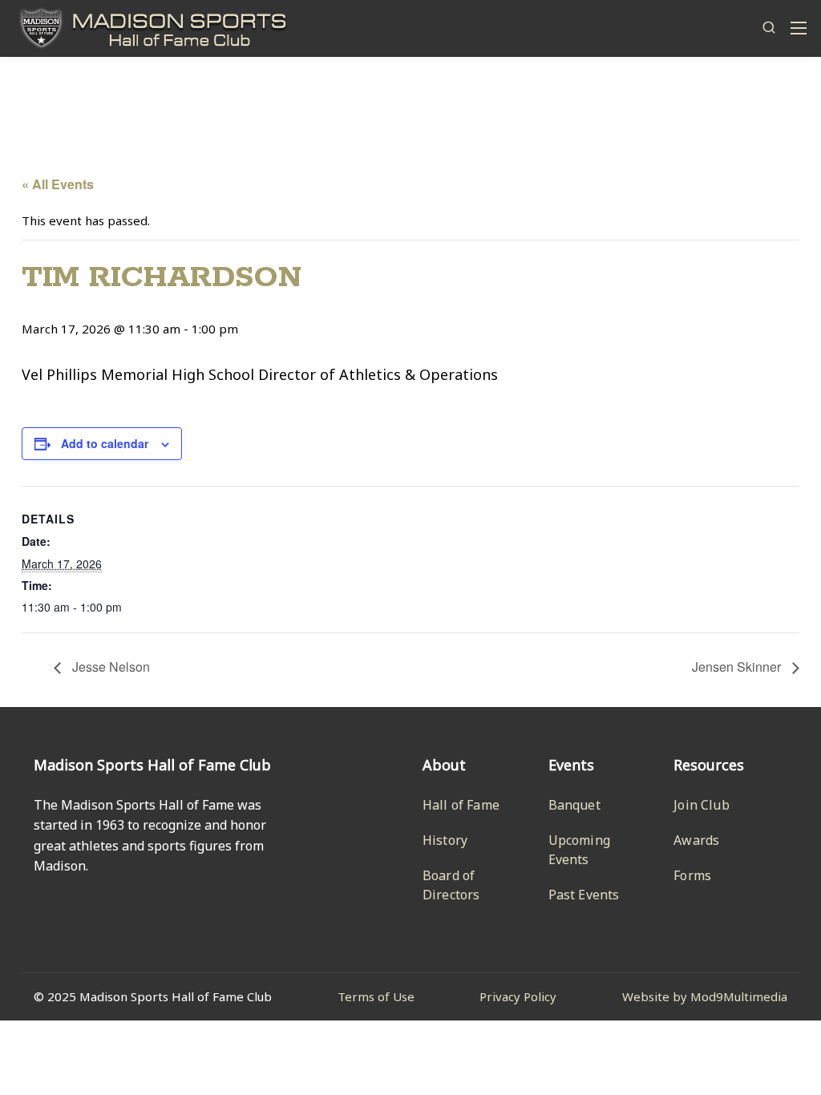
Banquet (574, 805)
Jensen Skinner (738, 666)
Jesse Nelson (109, 666)
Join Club (701, 805)
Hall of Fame (461, 805)
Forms (692, 875)
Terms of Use (376, 996)
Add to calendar (104, 443)
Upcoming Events (579, 849)
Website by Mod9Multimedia (704, 996)
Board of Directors (451, 885)
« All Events (58, 184)
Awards (696, 840)
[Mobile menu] (798, 28)
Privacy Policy (517, 996)
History (445, 840)
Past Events (584, 894)
